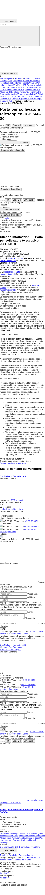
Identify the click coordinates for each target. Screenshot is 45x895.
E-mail (30, 612)
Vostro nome (32, 594)
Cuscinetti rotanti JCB (9, 94)
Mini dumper (6, 838)
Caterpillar (17, 81)
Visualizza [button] (19, 521)
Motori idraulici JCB (28, 94)
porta (7, 217)
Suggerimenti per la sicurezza (13, 463)
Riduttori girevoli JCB (19, 92)
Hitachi (25, 81)
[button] (22, 60)
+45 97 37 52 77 (31, 529)
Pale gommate (20, 836)
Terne (23, 833)
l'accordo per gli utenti (18, 634)
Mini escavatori (7, 836)
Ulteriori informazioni (9, 689)
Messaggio (30, 618)
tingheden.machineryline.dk (12, 509)
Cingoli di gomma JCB (22, 99)
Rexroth (25, 83)
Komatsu (4, 83)
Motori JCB (5, 92)
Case (10, 81)
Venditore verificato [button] (8, 479)
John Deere (34, 81)
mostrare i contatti (15, 258)
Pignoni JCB (35, 92)
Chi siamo (4, 847)
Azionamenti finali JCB (14, 87)
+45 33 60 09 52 (31, 521)
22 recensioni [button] (6, 507)
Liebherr (12, 83)
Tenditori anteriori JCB (14, 90)
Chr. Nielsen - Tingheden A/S (13, 476)
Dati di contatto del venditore (27, 847)
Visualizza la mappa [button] (9, 563)
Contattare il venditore (10, 189)
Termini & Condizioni (9, 855)
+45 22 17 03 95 (31, 526)
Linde (18, 83)
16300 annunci (16, 500)
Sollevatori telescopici (10, 833)
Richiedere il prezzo (10, 210)
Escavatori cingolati (34, 833)
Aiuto (11, 847)
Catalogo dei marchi (22, 860)
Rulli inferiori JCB (32, 90)
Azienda (31, 597)
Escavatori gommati (36, 836)
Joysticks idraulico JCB (22, 96)
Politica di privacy (27, 855)
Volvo (31, 83)
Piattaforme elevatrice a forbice (25, 838)
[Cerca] (20, 36)
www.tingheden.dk (8, 532)
